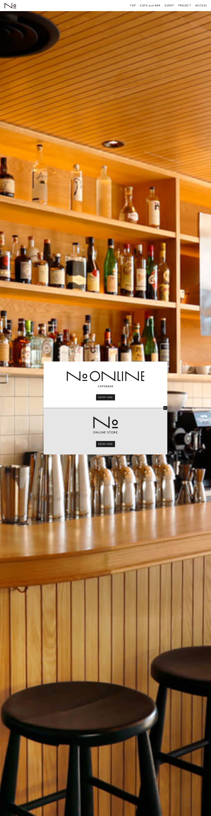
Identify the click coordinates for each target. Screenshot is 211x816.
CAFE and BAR (150, 5)
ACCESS (201, 5)
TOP (133, 5)
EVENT (169, 5)
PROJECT (184, 5)
